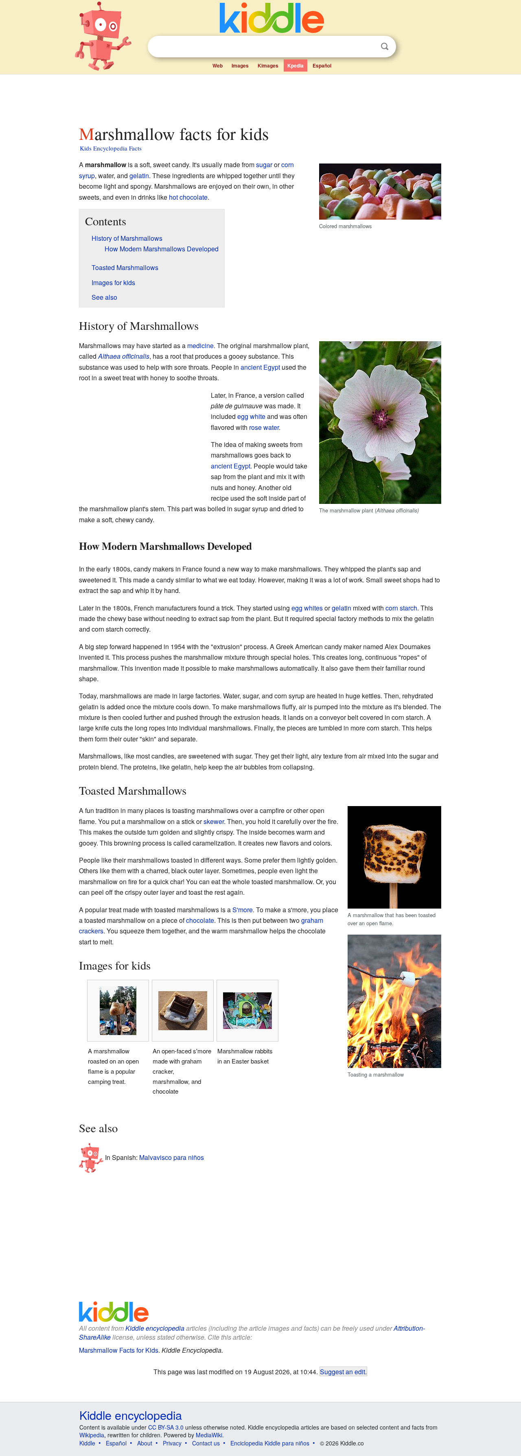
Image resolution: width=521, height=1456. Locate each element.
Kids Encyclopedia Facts (111, 148)
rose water (264, 427)
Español (322, 65)
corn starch (401, 607)
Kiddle (87, 1443)
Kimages (268, 65)
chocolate (200, 920)
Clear (368, 47)
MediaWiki (209, 1435)
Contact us (206, 1443)
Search (384, 46)
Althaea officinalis (123, 356)
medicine (200, 345)
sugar (264, 164)
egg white (251, 416)
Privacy (172, 1443)
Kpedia (295, 65)
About (144, 1443)
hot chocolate (188, 197)
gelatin (139, 175)
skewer (214, 821)
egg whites (307, 607)
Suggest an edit (342, 1371)
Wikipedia (91, 1435)
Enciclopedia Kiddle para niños (269, 1443)
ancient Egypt (260, 367)
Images (240, 65)
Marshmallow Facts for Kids (118, 1350)
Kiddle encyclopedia (154, 1328)
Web (217, 65)
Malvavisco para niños (171, 1157)
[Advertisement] (260, 97)
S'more (242, 909)
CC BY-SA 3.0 (166, 1427)
